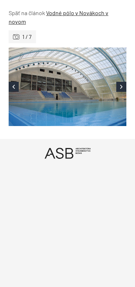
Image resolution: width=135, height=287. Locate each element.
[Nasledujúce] (97, 87)
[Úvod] (67, 153)
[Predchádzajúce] (38, 87)
